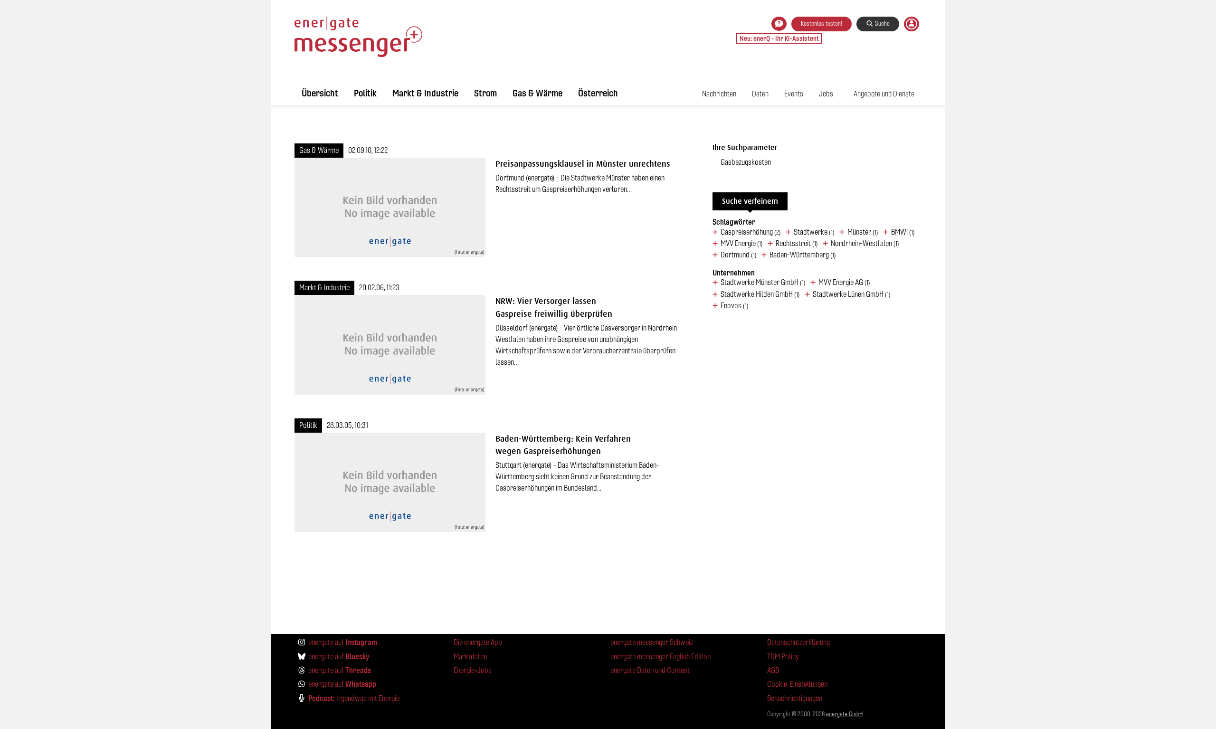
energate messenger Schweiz (651, 642)
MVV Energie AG (844, 282)
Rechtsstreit (797, 243)
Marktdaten (470, 656)
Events (793, 93)
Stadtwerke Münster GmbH (763, 282)
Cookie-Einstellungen (797, 684)
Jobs (826, 93)
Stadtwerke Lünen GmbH (852, 294)
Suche (882, 23)
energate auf (342, 642)
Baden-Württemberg (803, 255)
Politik (365, 93)
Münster (862, 232)
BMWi (903, 232)
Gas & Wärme (537, 93)
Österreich (598, 93)
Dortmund (739, 255)
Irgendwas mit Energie (353, 698)
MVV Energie (742, 243)
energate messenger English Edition (660, 656)
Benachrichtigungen (794, 698)
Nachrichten (719, 93)
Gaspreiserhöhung (751, 232)
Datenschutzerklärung (798, 642)
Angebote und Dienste (884, 93)
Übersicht (320, 93)
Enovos (735, 306)
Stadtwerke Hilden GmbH (760, 294)
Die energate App (478, 642)
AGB (773, 670)
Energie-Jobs (473, 670)
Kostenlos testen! (821, 23)
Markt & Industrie (425, 93)
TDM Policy (783, 656)
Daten (760, 93)
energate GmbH (844, 714)
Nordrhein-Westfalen (865, 243)
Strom (485, 93)
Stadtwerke (814, 232)
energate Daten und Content (650, 670)
